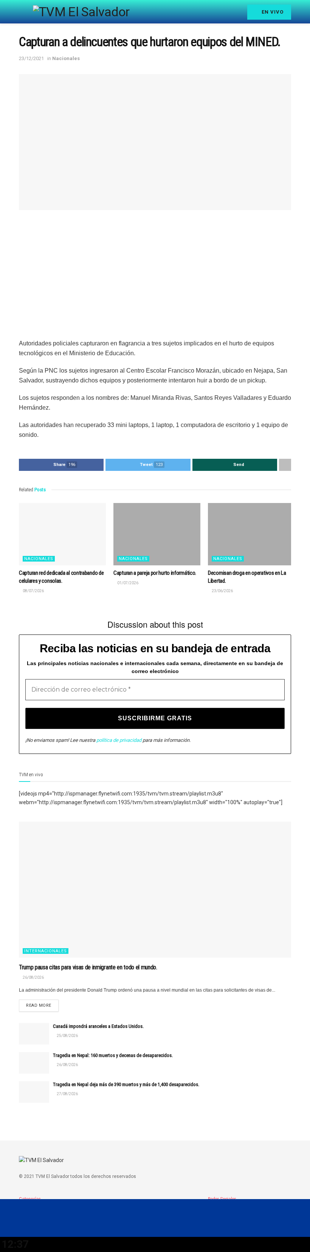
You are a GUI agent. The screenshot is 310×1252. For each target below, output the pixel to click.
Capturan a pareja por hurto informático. (154, 573)
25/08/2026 (67, 1036)
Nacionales (66, 58)
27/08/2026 (67, 1094)
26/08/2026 (33, 977)
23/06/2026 (222, 591)
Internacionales (45, 951)
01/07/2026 (127, 583)
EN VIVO (272, 12)
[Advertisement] (155, 274)
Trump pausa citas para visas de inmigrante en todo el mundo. (88, 967)
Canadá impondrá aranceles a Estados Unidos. (98, 1026)
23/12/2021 (31, 58)
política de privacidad (118, 740)
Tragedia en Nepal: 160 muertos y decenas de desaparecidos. (113, 1055)
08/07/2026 (33, 591)
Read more (38, 1005)
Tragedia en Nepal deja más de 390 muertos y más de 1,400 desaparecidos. (126, 1084)
